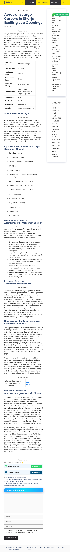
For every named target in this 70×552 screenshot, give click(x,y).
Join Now (37, 466)
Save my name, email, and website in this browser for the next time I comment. (21, 531)
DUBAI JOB (9, 478)
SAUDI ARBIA (56, 148)
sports (54, 151)
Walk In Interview (43, 2)
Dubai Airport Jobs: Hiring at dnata (56, 59)
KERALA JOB (56, 140)
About (34, 547)
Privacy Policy (51, 547)
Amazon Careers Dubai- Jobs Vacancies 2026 (56, 49)
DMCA (29, 549)
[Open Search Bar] (63, 2)
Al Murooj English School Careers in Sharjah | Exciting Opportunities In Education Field (21, 484)
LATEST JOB (30, 2)
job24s (8, 2)
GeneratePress (14, 549)
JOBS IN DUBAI (54, 136)
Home (29, 547)
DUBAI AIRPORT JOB (56, 117)
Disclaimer (60, 547)
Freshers (55, 124)
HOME (22, 2)
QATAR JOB (56, 145)
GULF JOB (54, 2)
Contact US (41, 547)
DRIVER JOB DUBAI (56, 112)
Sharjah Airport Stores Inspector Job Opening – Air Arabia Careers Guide (56, 84)
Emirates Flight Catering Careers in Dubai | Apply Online (56, 69)
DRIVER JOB (56, 108)
